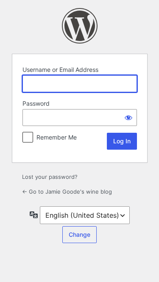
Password (36, 103)
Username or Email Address (60, 69)
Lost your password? (50, 176)
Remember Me (56, 137)
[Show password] (128, 117)
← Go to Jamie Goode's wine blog (67, 191)
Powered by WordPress (80, 26)
